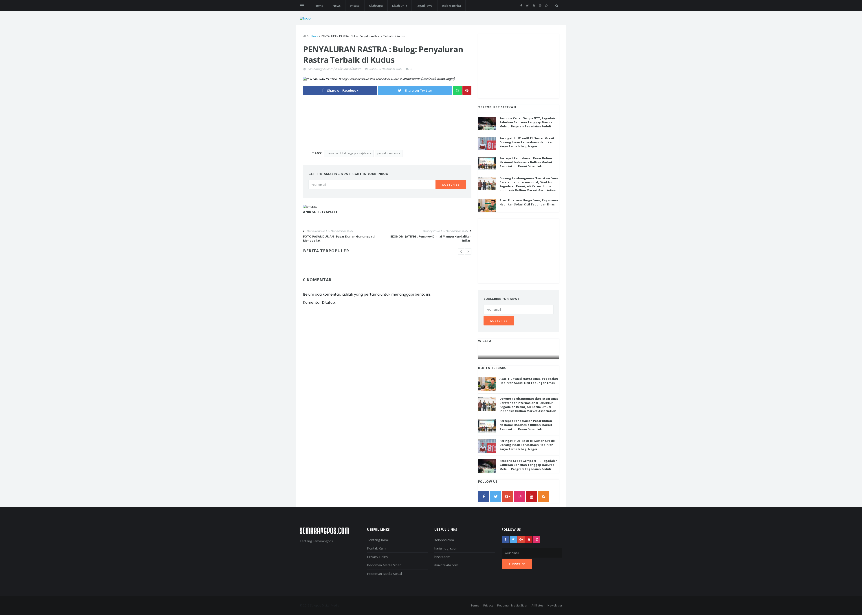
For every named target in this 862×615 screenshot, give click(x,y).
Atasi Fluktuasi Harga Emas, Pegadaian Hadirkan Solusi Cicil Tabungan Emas (528, 202)
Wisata (355, 6)
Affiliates (537, 605)
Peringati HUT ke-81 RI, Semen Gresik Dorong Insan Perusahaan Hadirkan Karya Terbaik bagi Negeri (527, 142)
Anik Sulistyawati (320, 212)
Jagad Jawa (424, 6)
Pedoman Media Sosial (384, 573)
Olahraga (376, 6)
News (337, 6)
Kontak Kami (376, 548)
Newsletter (555, 605)
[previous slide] (461, 251)
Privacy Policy (377, 556)
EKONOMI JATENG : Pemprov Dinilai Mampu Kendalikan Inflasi (430, 238)
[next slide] (468, 251)
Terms (475, 605)
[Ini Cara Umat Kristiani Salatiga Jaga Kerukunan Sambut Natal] (518, 354)
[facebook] (521, 5)
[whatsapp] (546, 5)
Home (319, 6)
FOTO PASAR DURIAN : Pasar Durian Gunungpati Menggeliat (339, 238)
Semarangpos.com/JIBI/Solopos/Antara (334, 69)
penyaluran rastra (388, 153)
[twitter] (527, 5)
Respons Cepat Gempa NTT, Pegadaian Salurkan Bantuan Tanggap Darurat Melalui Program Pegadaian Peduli (528, 122)
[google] (507, 496)
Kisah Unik (399, 6)
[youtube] (533, 5)
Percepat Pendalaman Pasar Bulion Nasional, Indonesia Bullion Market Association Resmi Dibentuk (525, 162)
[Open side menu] (302, 5)
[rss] (543, 496)
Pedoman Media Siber (384, 565)
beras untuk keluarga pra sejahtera (349, 153)
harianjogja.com (446, 548)
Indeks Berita (451, 6)
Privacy (488, 605)
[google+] (521, 539)
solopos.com (444, 540)
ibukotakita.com (446, 565)
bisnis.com (442, 556)
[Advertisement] (518, 65)
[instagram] (540, 5)
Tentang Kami (378, 540)
